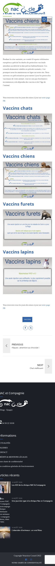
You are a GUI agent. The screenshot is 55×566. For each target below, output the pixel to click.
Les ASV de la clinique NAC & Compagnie (29, 485)
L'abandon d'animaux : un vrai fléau (27, 530)
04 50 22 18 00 (8, 423)
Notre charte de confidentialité (27, 563)
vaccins (27, 319)
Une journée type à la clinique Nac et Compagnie (32, 501)
